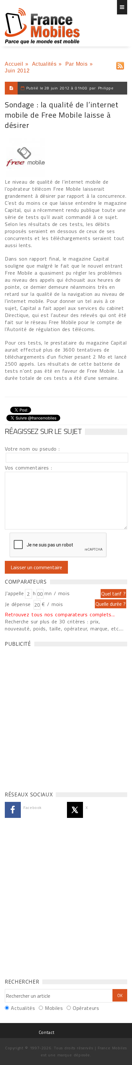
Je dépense (19, 604)
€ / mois (52, 604)
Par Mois (76, 64)
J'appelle (14, 593)
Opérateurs (86, 1008)
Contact (46, 1032)
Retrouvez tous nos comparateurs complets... (60, 614)
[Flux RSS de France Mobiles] (120, 64)
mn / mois (57, 593)
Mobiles (54, 1008)
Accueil (14, 64)
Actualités (44, 64)
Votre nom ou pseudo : (32, 448)
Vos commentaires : (28, 467)
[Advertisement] (66, 717)
